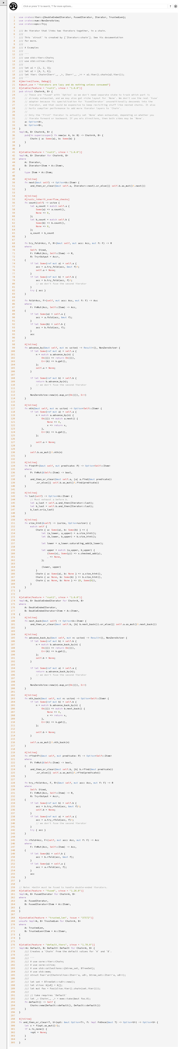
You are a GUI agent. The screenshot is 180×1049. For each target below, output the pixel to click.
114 (13, 398)
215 (13, 738)
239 (13, 819)
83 (13, 293)
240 (13, 823)
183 (13, 631)
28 (13, 108)
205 (13, 705)
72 (13, 256)
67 (13, 239)
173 (13, 597)
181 (13, 624)
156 (13, 539)
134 (13, 465)
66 (13, 236)
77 (13, 273)
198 (13, 681)
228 (13, 782)
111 (13, 388)
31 (13, 118)
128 (13, 445)
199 (13, 685)
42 (13, 155)
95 (13, 334)
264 (13, 904)
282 (13, 964)
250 (13, 857)
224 (13, 769)
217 (13, 745)
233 (13, 799)
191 (13, 658)
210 (13, 722)
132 (13, 459)
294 (13, 1005)
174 (13, 600)
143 (13, 496)
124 (13, 432)
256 (13, 877)
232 (13, 796)
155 (13, 536)
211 (13, 725)
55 (13, 199)
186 (13, 641)
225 (13, 772)
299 (13, 1022)
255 (13, 873)
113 (13, 394)
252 (13, 863)
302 (13, 1032)
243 (13, 833)
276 (13, 944)
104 (13, 364)
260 (13, 890)
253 (13, 867)
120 (13, 418)
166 (13, 573)
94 (13, 330)
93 (13, 327)
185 (13, 637)
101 (13, 354)
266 (13, 910)
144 (13, 499)
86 (13, 303)
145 (13, 502)
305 (13, 1042)
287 (13, 981)
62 (13, 222)
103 (13, 361)
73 (13, 260)
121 (13, 421)
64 (13, 229)
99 (13, 347)
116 (13, 405)
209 (13, 718)
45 (13, 165)
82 (13, 290)
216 (13, 742)
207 (13, 711)
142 (13, 492)
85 (13, 300)
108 (13, 378)
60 (13, 216)
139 (13, 482)
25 (13, 98)
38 (13, 142)
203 (13, 698)
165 (13, 570)
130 (13, 452)
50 (13, 182)
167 (13, 577)
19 (13, 77)
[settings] (175, 6)
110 (13, 384)
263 (13, 900)
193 (13, 664)
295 (13, 1008)
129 (13, 448)
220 (13, 755)
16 (13, 67)
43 (13, 158)
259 (13, 887)
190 (13, 654)
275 (13, 941)
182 (13, 627)
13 (13, 57)
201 (13, 691)
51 (13, 185)
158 (13, 546)
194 (13, 668)
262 (13, 897)
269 (13, 921)
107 (13, 374)
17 (13, 71)
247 (13, 846)
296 (13, 1012)
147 (13, 509)
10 (13, 47)
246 (13, 843)
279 (13, 954)
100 (13, 351)
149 (13, 516)
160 (13, 553)
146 (13, 506)
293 (13, 1002)
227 (13, 779)
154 (13, 533)
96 (13, 337)
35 (13, 131)
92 (13, 324)
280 (13, 958)
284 (13, 971)
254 (13, 870)
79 (13, 280)
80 (13, 283)
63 (13, 226)
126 (13, 438)
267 (13, 914)
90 (13, 317)
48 (13, 175)
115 (13, 401)
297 (13, 1015)
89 (13, 314)
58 (13, 209)
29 (13, 111)
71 (13, 253)
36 (13, 135)
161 (13, 556)
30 (13, 115)
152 (13, 526)
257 (13, 880)
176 (13, 607)
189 (13, 651)
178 (13, 614)
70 (13, 249)
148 (13, 513)
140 (13, 486)
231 (13, 792)
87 (13, 307)
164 (13, 566)
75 (13, 266)
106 (13, 371)
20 (13, 81)
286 (13, 978)
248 (13, 850)
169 (13, 583)
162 (13, 560)
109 (13, 381)
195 (13, 671)
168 (13, 580)
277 (13, 948)
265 (13, 907)
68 (13, 243)
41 (13, 152)
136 (13, 472)
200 (13, 688)
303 (13, 1035)
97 (13, 341)
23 (13, 91)
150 (13, 519)
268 (13, 917)
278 (13, 951)
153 (13, 529)
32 (13, 121)
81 (13, 287)
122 (13, 425)
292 (13, 998)
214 (13, 735)
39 (13, 145)
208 (13, 715)
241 (13, 826)
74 (13, 263)
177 (13, 610)
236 (13, 809)
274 (13, 937)
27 (13, 104)
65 (13, 233)
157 (13, 543)
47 (13, 172)
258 (13, 883)
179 (13, 617)
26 (13, 101)
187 (13, 644)
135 (13, 469)
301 (13, 1029)
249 (13, 853)
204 (13, 701)
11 (13, 50)
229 (13, 786)
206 (13, 708)
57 (13, 206)
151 (13, 523)
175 (13, 604)
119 (13, 415)
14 (13, 61)
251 (13, 860)
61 (13, 219)
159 (13, 550)
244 (13, 836)
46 (13, 169)
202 (13, 695)
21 (13, 84)
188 (13, 647)
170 (13, 587)
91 (13, 320)
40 (13, 148)
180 (13, 620)
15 (13, 64)
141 (13, 489)
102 (13, 357)
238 (13, 816)
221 (13, 759)
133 (13, 462)
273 (13, 934)
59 (13, 212)
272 (13, 931)
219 (13, 752)
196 (13, 674)
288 (13, 985)
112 (13, 391)
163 (13, 563)
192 (13, 661)
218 (13, 749)
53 (13, 192)
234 (13, 803)
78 (13, 276)
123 (13, 428)
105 (13, 367)
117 (13, 408)
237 (13, 813)
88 (13, 310)
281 (13, 961)
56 (13, 202)
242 (13, 830)
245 (13, 840)
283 (13, 968)
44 (13, 162)
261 (13, 894)
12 (13, 54)
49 (13, 179)
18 (13, 74)
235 (13, 806)
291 (13, 995)
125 (13, 435)
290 (13, 991)
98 (13, 344)
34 (13, 128)
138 (13, 479)
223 (13, 765)
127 (13, 442)
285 (13, 975)
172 (13, 593)
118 (13, 411)
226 (13, 776)
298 (13, 1018)
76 (13, 270)
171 (13, 590)
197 (13, 678)
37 (13, 138)
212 (13, 728)
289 (13, 988)
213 (13, 732)
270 (13, 924)
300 (13, 1025)
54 (13, 195)
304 (13, 1039)
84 (13, 297)
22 (13, 88)
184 (13, 634)
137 (13, 475)
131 (13, 455)
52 (13, 189)
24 (13, 94)
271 (13, 927)
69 (13, 246)
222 (13, 762)
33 (13, 125)
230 (13, 789)
